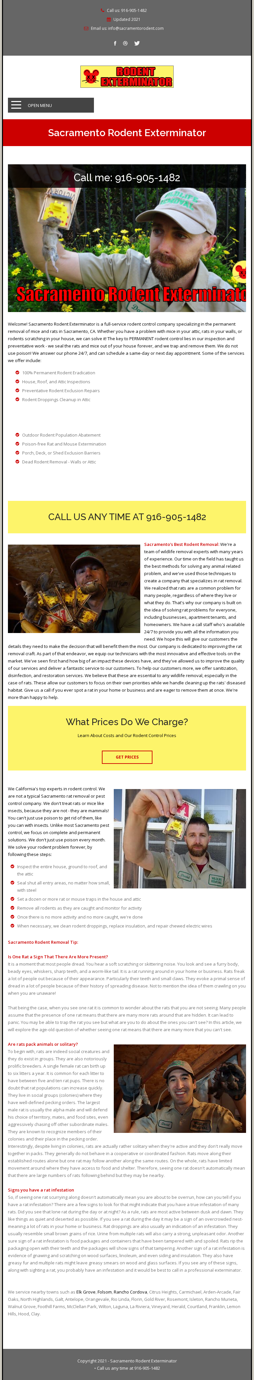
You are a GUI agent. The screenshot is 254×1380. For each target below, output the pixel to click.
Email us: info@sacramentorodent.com (127, 28)
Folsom (105, 1292)
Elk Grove (86, 1292)
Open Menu (40, 105)
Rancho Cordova (130, 1292)
